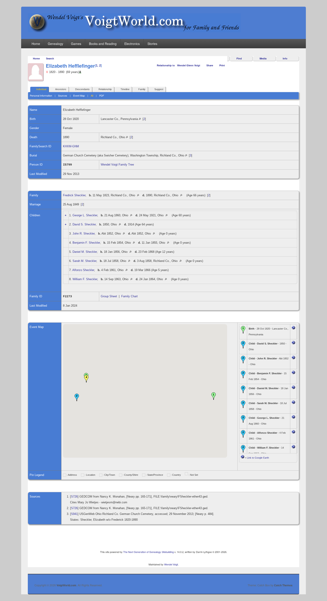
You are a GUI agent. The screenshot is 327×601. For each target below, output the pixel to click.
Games (76, 43)
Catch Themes (283, 585)
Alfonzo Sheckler (83, 270)
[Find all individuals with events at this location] (140, 119)
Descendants (82, 89)
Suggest (158, 89)
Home (36, 43)
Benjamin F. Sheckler (86, 242)
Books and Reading (103, 43)
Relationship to (166, 65)
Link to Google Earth (258, 457)
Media (263, 58)
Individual (41, 89)
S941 (74, 514)
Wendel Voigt (171, 564)
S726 (74, 496)
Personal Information (41, 95)
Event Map (79, 95)
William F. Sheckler (85, 279)
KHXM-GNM (71, 146)
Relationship (105, 89)
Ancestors (60, 89)
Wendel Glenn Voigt (188, 65)
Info (285, 58)
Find (239, 58)
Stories (152, 43)
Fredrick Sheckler (74, 195)
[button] (213, 396)
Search (50, 58)
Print (222, 65)
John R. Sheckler (84, 233)
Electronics (132, 43)
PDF (101, 95)
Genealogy (55, 43)
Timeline (125, 89)
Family (141, 89)
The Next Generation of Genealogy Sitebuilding (148, 552)
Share (209, 65)
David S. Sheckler (84, 224)
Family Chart (129, 296)
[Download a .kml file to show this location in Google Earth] (293, 328)
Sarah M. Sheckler (84, 261)
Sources (62, 95)
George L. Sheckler (85, 215)
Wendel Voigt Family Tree (117, 164)
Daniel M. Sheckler (85, 251)
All (92, 95)
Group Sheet (109, 296)
